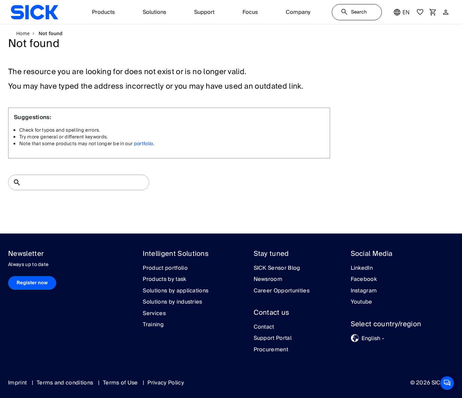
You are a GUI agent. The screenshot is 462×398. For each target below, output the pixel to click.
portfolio (143, 144)
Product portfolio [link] (165, 268)
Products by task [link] (164, 279)
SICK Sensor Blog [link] (277, 268)
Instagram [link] (364, 291)
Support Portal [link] (273, 338)
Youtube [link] (361, 302)
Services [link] (154, 313)
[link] (34, 12)
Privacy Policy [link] (165, 383)
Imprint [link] (18, 383)
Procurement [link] (271, 350)
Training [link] (153, 324)
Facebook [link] (364, 279)
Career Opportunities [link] (281, 291)
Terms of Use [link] (121, 383)
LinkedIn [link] (362, 268)
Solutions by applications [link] (175, 291)
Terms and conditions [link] (66, 383)
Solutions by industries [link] (172, 302)
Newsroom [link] (268, 279)
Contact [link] (264, 327)
